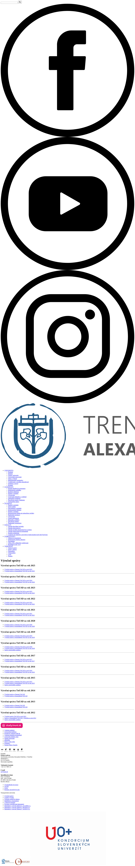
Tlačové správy (12, 548)
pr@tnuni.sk (4, 772)
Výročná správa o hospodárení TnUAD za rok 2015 (19, 683)
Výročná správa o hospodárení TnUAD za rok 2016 (19, 672)
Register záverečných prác (12, 789)
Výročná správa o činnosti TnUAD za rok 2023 (18, 591)
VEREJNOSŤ (8, 546)
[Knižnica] (22, 752)
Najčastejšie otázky (13, 501)
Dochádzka (11, 541)
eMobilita (7, 740)
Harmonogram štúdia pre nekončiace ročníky (21, 513)
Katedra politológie (13, 533)
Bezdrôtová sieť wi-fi (14, 544)
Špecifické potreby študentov (16, 500)
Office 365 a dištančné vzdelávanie (18, 543)
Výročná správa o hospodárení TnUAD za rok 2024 (19, 582)
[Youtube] (67, 269)
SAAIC (6, 786)
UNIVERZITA (8, 470)
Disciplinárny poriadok (14, 508)
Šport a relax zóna (9, 741)
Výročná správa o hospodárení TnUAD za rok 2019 (19, 637)
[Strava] (18, 752)
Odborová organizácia (14, 538)
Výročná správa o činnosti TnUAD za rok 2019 (18, 636)
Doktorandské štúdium (14, 510)
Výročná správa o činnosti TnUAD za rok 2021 (18, 613)
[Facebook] (67, 136)
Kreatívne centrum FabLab (12, 733)
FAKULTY (7, 525)
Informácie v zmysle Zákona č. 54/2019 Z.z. (17, 809)
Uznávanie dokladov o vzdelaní (17, 497)
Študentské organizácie (14, 523)
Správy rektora (12, 549)
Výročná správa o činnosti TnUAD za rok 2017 (18, 659)
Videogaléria (11, 553)
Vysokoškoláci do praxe (11, 785)
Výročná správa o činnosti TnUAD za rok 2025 (18, 569)
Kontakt (10, 485)
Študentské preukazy (14, 515)
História (10, 473)
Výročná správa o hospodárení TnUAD (15, 696)
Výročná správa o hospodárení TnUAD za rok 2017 (19, 661)
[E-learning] (6, 752)
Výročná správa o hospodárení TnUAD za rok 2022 (19, 604)
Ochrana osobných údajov (12, 799)
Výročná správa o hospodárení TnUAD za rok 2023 (19, 593)
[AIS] (2, 752)
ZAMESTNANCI (9, 536)
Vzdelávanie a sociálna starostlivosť (18, 482)
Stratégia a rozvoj (13, 483)
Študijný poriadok (13, 505)
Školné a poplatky (13, 493)
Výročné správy (9, 796)
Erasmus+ (7, 743)
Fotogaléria (11, 551)
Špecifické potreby (13, 521)
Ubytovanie (11, 495)
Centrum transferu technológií (13, 735)
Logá (9, 554)
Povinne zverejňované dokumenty (14, 804)
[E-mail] (10, 752)
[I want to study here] (12, 727)
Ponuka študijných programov (17, 488)
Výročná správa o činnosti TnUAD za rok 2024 (18, 580)
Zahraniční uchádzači (14, 498)
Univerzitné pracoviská (14, 477)
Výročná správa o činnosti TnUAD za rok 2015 (18, 681)
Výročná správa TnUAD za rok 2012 (15, 716)
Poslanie (10, 472)
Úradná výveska (9, 797)
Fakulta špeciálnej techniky (16, 526)
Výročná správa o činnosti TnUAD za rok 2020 (18, 624)
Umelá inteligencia (13, 518)
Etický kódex (12, 506)
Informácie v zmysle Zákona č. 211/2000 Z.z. (17, 806)
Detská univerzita (9, 738)
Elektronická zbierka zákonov (16, 539)
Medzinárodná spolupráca (15, 480)
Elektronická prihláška (14, 490)
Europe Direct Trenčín (10, 745)
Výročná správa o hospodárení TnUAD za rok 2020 (19, 626)
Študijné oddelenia (13, 492)
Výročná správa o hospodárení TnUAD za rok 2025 (19, 571)
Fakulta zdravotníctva (14, 528)
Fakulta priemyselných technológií (18, 531)
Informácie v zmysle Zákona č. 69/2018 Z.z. (17, 807)
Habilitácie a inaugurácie (11, 801)
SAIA (6, 788)
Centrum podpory (9, 730)
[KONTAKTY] (14, 752)
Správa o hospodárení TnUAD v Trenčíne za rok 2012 (20, 718)
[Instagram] (67, 402)
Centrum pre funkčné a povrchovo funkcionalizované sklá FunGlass (28, 534)
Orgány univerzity (13, 475)
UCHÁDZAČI (8, 487)
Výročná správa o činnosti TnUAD (14, 694)
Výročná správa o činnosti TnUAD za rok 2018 (18, 647)
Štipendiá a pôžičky (13, 520)
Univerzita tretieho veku (11, 737)
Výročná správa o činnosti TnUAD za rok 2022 (18, 602)
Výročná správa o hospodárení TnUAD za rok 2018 (19, 648)
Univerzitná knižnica (10, 732)
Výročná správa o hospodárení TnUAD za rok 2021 (19, 615)
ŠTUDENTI (8, 503)
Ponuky (10, 556)
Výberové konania (9, 802)
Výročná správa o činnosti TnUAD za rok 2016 (18, 670)
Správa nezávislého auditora (12, 650)
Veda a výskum (12, 478)
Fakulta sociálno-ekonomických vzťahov (20, 530)
